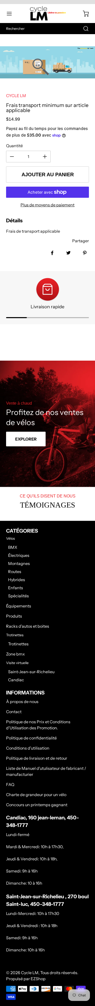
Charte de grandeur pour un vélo (36, 794)
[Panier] (83, 13)
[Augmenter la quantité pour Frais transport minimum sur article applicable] (44, 156)
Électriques (18, 555)
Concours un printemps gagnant (36, 804)
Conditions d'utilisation (27, 748)
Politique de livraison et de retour (36, 758)
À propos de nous (22, 701)
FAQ (10, 784)
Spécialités (18, 595)
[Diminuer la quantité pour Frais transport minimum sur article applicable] (11, 156)
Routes (14, 571)
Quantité (14, 145)
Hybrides (16, 579)
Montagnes (19, 563)
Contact (14, 711)
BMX (12, 547)
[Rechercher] (83, 28)
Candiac (16, 679)
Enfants (15, 587)
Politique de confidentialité (31, 737)
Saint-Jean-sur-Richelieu (31, 671)
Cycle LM (30, 972)
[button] (11, 13)
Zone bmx (15, 654)
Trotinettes (18, 643)
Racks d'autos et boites (27, 626)
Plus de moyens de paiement (47, 204)
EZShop (38, 978)
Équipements (18, 605)
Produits (14, 616)
